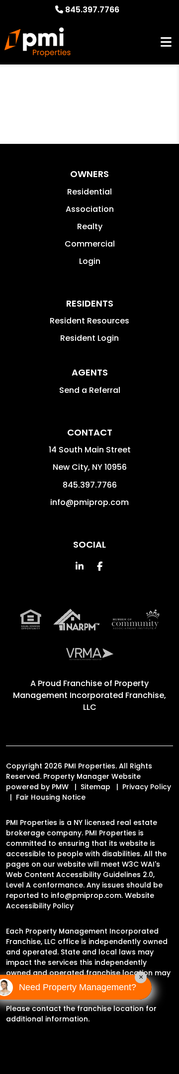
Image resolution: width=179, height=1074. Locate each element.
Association (90, 209)
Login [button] (89, 261)
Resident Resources (89, 320)
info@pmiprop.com (89, 502)
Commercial (90, 244)
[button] (80, 566)
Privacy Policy (146, 787)
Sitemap (95, 787)
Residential (89, 191)
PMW (60, 787)
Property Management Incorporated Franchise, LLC (89, 695)
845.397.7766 (92, 9)
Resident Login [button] (89, 338)
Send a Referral (89, 390)
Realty (89, 226)
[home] (37, 42)
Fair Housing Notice (51, 797)
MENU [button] (166, 42)
